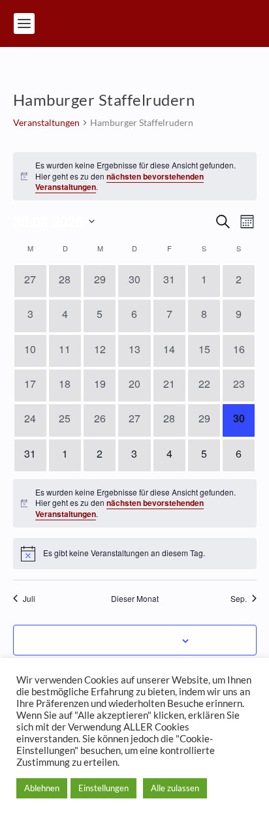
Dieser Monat (135, 598)
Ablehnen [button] (41, 788)
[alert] (135, 176)
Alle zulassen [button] (175, 788)
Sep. (238, 598)
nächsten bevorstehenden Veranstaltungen (119, 181)
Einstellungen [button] (103, 788)
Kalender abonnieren (127, 639)
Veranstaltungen (46, 122)
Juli (29, 598)
